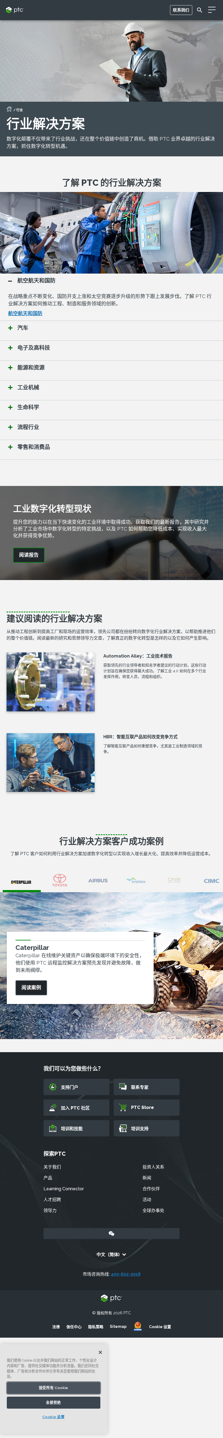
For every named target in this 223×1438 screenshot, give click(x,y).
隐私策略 (95, 1327)
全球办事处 (153, 1210)
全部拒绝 (53, 1402)
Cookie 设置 (160, 1327)
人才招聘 (52, 1199)
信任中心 (74, 1327)
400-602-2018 (126, 1274)
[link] (29, 555)
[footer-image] (137, 1326)
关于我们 (52, 1167)
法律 (56, 1327)
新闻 (147, 1177)
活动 (147, 1199)
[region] (53, 1389)
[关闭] (100, 1352)
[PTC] (111, 1298)
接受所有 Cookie (53, 1388)
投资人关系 (153, 1167)
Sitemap (118, 1326)
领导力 (50, 1210)
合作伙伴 (151, 1188)
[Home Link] (9, 110)
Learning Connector (64, 1188)
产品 (48, 1177)
